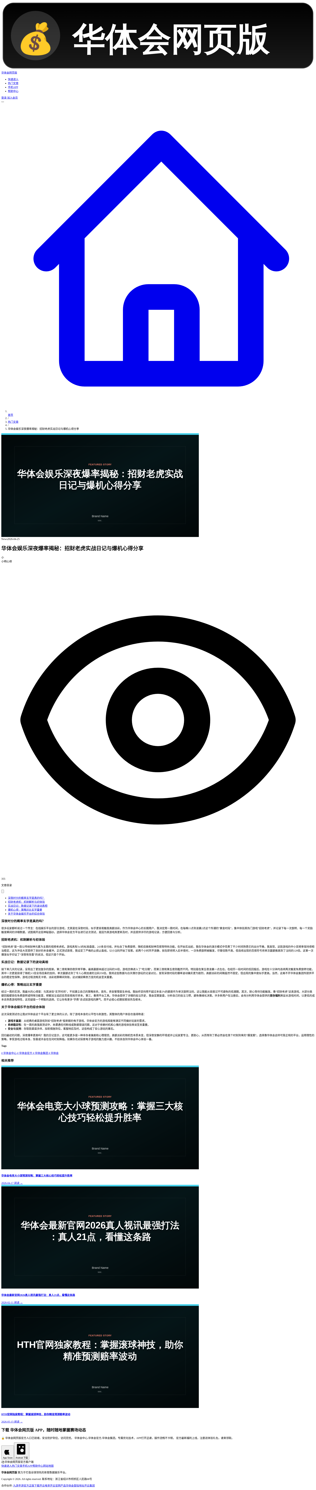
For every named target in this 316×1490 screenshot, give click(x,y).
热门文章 (13, 83)
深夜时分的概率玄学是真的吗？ (26, 898)
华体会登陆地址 (75, 1485)
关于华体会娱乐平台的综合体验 (26, 913)
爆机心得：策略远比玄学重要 (25, 909)
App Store (8, 1458)
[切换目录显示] (2, 891)
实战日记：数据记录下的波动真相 (27, 905)
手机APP (13, 87)
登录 (4, 97)
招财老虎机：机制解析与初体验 (26, 901)
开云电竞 (45, 1485)
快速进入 (13, 79)
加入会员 (12, 97)
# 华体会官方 (24, 1053)
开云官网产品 (58, 1485)
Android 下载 (22, 1458)
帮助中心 (13, 91)
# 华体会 (53, 1053)
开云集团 (89, 1485)
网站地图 (48, 1465)
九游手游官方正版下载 (26, 1485)
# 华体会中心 (8, 1053)
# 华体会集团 (40, 1053)
